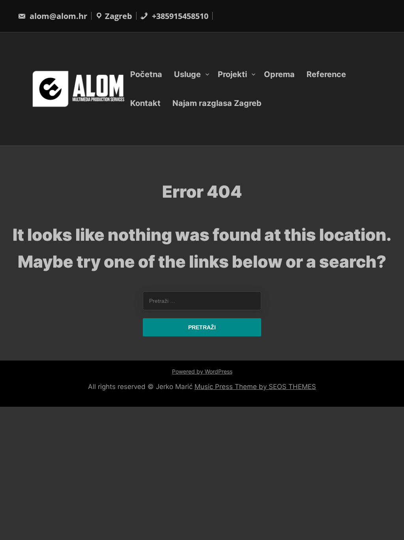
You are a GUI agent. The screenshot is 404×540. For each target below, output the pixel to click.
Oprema (279, 74)
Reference (326, 74)
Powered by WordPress (202, 371)
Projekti (232, 74)
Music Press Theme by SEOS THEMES (255, 387)
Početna (146, 74)
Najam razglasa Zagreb (217, 103)
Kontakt (145, 103)
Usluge (187, 74)
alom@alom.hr (57, 16)
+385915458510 (179, 16)
